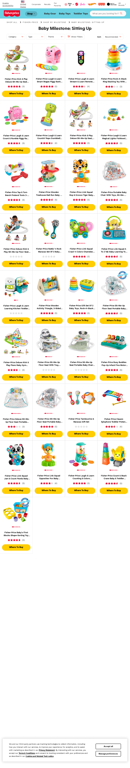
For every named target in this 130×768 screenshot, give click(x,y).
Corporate (36, 4)
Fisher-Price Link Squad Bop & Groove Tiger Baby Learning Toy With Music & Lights (81, 194)
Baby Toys (64, 13)
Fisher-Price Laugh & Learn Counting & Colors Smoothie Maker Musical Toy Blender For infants (81, 477)
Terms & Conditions (27, 753)
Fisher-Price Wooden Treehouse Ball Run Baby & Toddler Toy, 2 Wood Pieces (49, 194)
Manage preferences (108, 754)
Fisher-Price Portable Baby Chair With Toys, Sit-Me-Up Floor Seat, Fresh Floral (114, 194)
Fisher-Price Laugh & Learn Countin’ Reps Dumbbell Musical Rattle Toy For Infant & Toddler (49, 137)
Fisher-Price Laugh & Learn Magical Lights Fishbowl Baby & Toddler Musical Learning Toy (114, 137)
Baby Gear (50, 13)
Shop (30, 14)
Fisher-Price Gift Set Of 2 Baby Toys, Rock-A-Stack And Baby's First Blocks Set (81, 307)
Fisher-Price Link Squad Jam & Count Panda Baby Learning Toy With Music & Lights (16, 477)
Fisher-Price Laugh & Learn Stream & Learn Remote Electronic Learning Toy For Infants (81, 80)
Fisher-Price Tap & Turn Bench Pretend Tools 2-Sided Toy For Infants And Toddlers (16, 194)
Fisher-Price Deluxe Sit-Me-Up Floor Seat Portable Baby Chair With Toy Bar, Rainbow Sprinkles (16, 420)
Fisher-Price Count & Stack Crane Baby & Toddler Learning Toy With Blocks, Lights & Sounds (114, 477)
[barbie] (82, 4)
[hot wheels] (91, 4)
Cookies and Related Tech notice (40, 756)
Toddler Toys (81, 13)
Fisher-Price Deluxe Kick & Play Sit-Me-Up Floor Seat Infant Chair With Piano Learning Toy (16, 250)
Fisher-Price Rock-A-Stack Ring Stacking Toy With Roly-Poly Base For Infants (114, 80)
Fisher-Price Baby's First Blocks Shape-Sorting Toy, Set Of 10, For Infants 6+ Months (16, 534)
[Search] (121, 13)
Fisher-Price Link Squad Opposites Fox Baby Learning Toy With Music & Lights (48, 477)
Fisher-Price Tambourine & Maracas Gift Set (81, 420)
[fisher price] (101, 4)
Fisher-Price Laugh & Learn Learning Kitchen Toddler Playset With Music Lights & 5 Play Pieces (16, 307)
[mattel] (76, 4)
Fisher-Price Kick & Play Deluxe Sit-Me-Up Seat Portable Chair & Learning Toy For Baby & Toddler (16, 80)
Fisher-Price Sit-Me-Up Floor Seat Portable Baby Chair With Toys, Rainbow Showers (48, 420)
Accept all (108, 746)
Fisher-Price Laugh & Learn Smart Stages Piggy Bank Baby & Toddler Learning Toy (49, 80)
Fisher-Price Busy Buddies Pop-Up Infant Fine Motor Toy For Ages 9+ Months (113, 364)
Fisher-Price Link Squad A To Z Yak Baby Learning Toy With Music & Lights (114, 250)
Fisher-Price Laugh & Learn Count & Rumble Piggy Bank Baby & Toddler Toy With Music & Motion (16, 137)
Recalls (47, 4)
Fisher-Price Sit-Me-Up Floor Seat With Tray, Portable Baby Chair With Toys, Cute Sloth (49, 364)
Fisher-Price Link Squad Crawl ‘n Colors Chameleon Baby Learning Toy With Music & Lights (81, 250)
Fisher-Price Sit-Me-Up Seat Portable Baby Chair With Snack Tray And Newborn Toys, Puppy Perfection (81, 364)
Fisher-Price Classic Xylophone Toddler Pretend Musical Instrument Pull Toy (114, 420)
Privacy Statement (47, 750)
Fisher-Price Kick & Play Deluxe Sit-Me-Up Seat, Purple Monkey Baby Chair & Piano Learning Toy (81, 137)
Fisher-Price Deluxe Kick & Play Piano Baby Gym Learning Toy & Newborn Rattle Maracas (16, 364)
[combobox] (108, 13)
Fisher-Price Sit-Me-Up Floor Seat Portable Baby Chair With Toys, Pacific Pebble (114, 307)
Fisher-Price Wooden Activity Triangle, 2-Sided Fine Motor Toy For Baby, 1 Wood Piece (48, 307)
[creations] (111, 4)
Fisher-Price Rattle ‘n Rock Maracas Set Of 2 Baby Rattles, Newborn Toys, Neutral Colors (48, 250)
